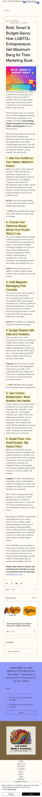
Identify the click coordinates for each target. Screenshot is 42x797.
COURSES (21, 769)
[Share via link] (21, 583)
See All (34, 598)
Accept (31, 794)
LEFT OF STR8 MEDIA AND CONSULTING (19, 1)
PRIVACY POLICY (21, 782)
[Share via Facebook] (7, 583)
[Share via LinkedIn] (16, 583)
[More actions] (35, 22)
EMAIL (8, 688)
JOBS (21, 777)
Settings (10, 794)
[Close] (39, 785)
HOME (21, 761)
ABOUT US (21, 764)
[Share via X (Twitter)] (12, 583)
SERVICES (21, 766)
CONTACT (21, 779)
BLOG (21, 772)
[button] (38, 2)
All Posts (6, 10)
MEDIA (21, 774)
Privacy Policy (11, 789)
